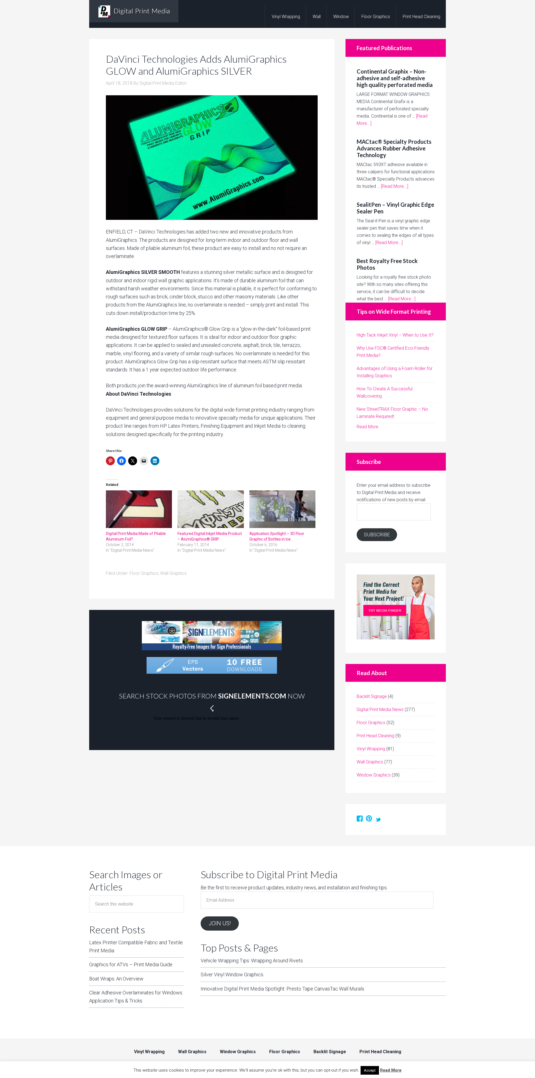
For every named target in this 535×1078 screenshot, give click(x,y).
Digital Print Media (133, 11)
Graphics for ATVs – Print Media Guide (130, 964)
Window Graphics (374, 775)
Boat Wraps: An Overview (116, 979)
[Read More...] (394, 186)
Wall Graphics (173, 573)
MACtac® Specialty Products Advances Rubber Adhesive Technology (394, 148)
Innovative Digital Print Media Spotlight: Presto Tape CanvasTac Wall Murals (282, 989)
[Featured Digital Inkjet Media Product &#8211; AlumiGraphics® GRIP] (210, 509)
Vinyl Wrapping (371, 748)
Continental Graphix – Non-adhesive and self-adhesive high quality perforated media (395, 78)
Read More (367, 426)
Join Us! (220, 923)
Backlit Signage (372, 696)
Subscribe (377, 534)
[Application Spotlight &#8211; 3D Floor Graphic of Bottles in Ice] (282, 509)
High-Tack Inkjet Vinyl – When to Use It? (395, 335)
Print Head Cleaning (375, 735)
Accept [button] (370, 1070)
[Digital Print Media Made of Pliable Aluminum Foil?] (139, 509)
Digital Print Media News (380, 709)
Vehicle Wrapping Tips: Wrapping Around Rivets (252, 960)
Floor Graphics (144, 573)
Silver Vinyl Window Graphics (232, 974)
